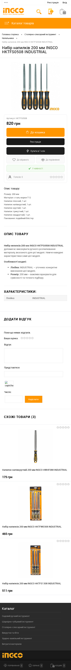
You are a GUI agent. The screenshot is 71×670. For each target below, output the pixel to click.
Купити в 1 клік (38, 151)
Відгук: (8, 344)
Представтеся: (12, 367)
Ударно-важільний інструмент (17, 638)
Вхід (65, 2)
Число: (8, 392)
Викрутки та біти (10, 632)
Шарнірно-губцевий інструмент (18, 621)
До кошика (37, 132)
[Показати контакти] (50, 11)
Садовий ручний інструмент (16, 616)
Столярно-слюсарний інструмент (18, 627)
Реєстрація (52, 2)
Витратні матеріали (11, 643)
